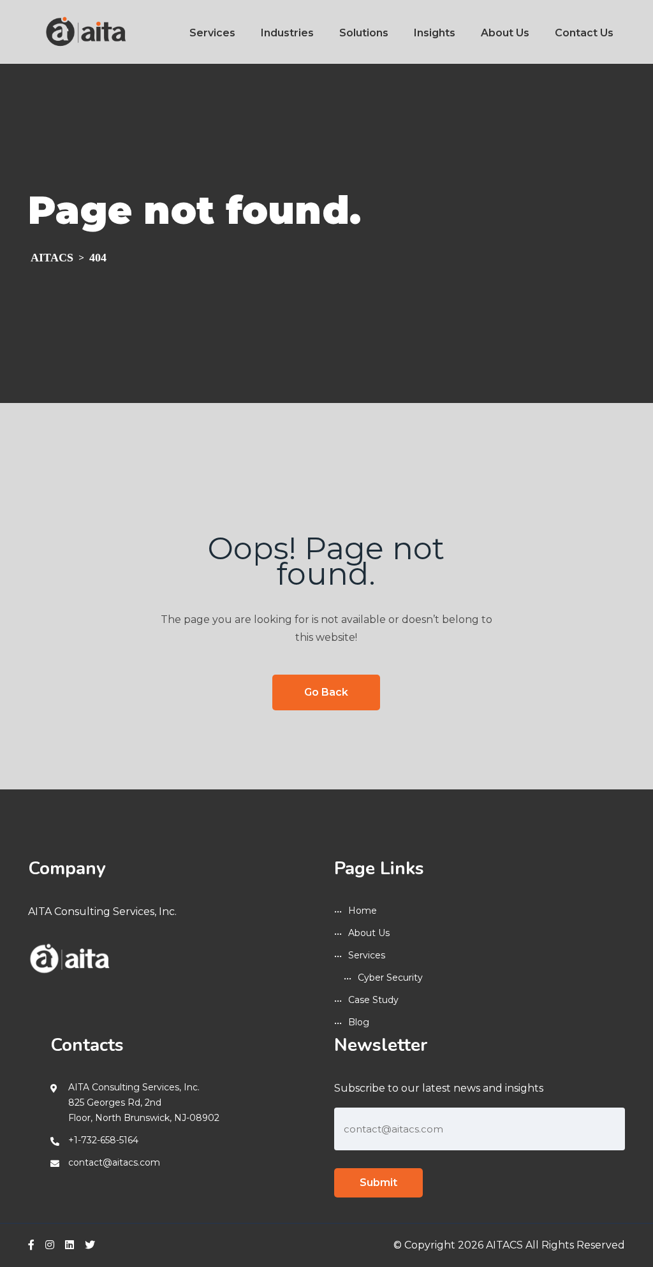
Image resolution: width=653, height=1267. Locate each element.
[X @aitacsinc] (90, 1245)
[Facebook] (31, 1245)
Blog (358, 1022)
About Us (505, 33)
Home (362, 910)
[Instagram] (49, 1245)
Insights (434, 33)
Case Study (373, 1000)
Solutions (363, 33)
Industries (287, 33)
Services (212, 33)
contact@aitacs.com (114, 1162)
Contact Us (584, 33)
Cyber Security (390, 977)
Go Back (326, 692)
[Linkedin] (69, 1245)
